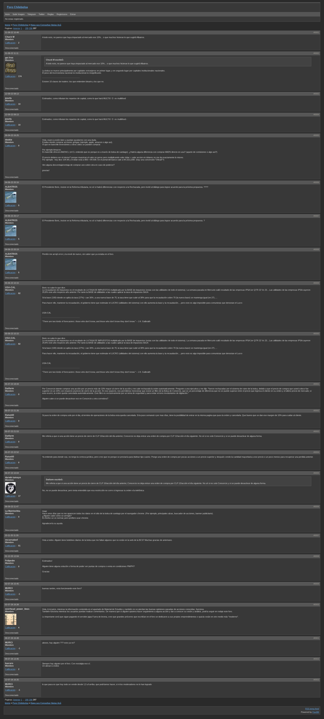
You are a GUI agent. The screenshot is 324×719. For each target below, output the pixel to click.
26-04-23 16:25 (12, 135)
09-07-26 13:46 (12, 659)
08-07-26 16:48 (12, 638)
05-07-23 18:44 (12, 384)
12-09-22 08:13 (12, 94)
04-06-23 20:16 (12, 182)
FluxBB (315, 712)
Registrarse (62, 14)
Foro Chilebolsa (17, 7)
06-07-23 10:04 (12, 473)
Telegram (31, 14)
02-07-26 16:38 (12, 604)
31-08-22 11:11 (11, 53)
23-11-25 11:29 (11, 535)
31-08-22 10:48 (12, 32)
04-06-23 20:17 (12, 216)
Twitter (42, 14)
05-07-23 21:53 (12, 431)
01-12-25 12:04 (12, 556)
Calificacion (10, 43)
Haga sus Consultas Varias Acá (46, 25)
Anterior (16, 28)
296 (30, 28)
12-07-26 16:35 (12, 680)
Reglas (50, 14)
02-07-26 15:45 (12, 584)
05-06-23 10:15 (12, 283)
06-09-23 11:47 (12, 506)
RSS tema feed (312, 709)
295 (26, 28)
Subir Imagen (19, 14)
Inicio (7, 14)
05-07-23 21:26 (12, 410)
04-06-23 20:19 (12, 249)
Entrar (73, 14)
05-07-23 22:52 (12, 452)
